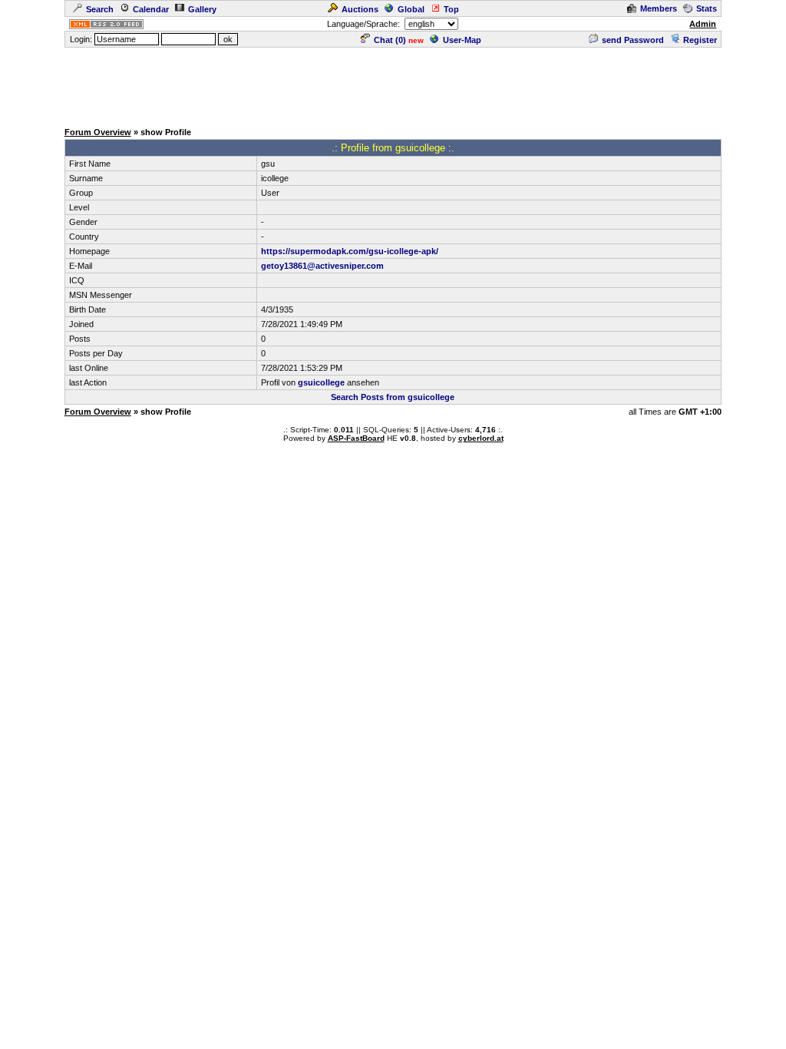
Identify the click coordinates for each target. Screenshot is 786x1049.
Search (100, 9)
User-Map (462, 40)
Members (658, 8)
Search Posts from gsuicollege (392, 397)
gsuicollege (321, 382)
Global (411, 9)
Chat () (390, 40)
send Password (633, 40)
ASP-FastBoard (356, 438)
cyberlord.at (481, 438)
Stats (706, 8)
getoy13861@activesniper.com (322, 265)
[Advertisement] (393, 83)
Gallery (202, 9)
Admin (702, 23)
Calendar (151, 9)
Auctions (360, 9)
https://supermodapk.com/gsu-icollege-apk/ (349, 251)
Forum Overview (97, 132)
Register (700, 40)
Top (451, 9)
